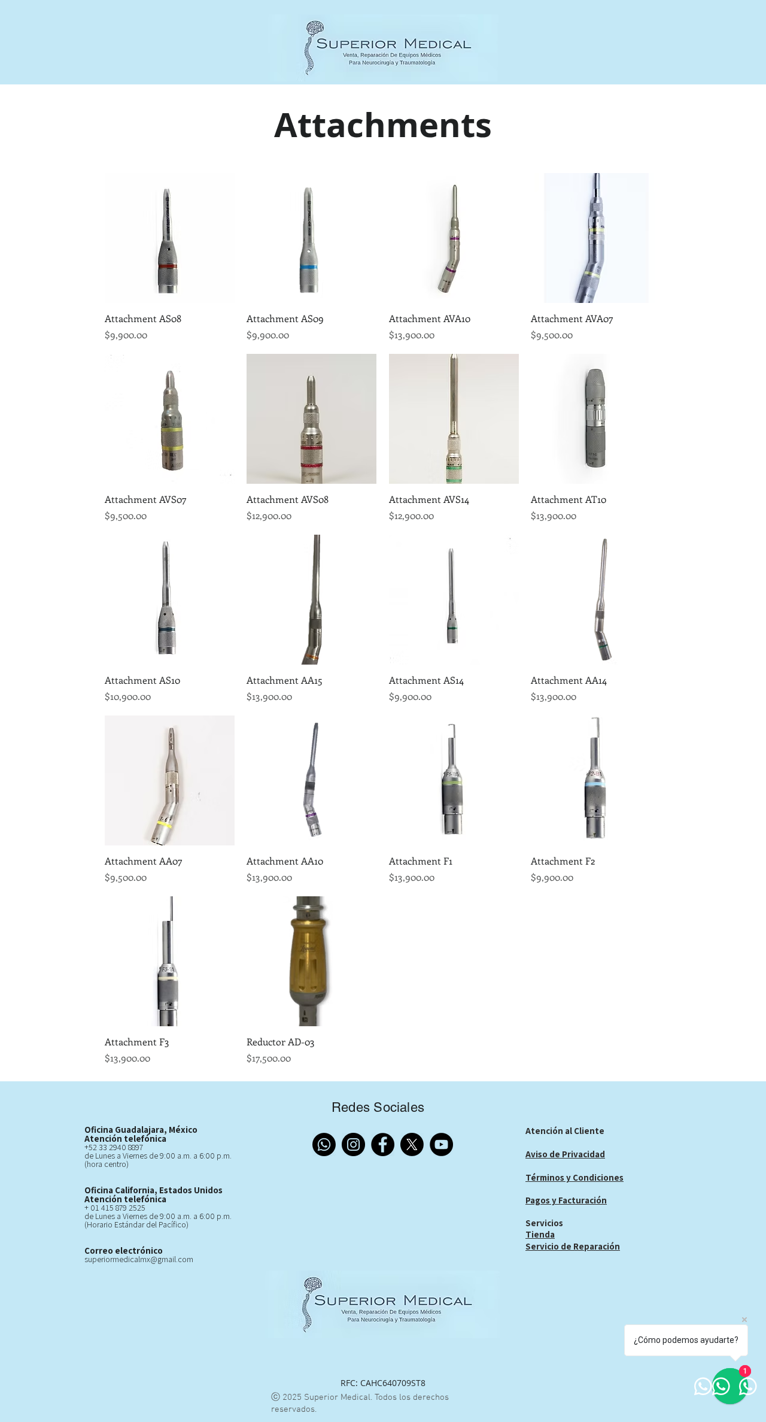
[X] (412, 1144)
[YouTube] (441, 1144)
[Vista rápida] (170, 238)
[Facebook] (382, 1144)
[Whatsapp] (324, 1144)
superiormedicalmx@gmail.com (138, 1259)
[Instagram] (353, 1144)
